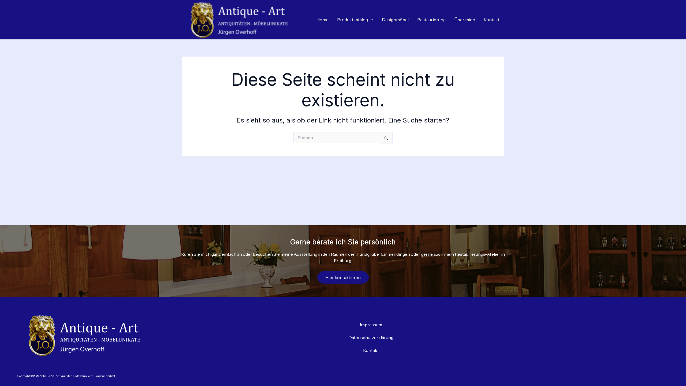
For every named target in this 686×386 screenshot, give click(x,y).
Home (322, 19)
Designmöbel (395, 19)
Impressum (371, 324)
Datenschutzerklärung (370, 337)
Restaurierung (431, 19)
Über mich (464, 19)
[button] (370, 19)
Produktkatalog (352, 19)
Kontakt (491, 19)
